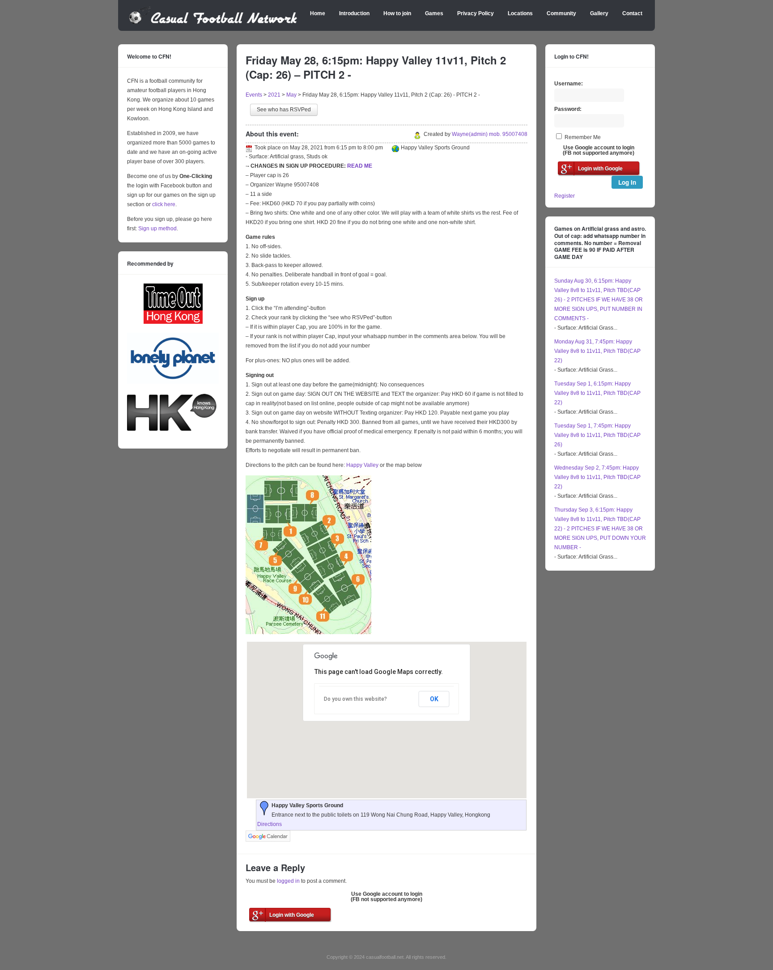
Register (564, 196)
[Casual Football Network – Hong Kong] (213, 22)
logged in (288, 881)
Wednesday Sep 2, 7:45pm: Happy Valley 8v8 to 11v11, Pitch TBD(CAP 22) (597, 477)
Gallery (599, 13)
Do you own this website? (355, 699)
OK (434, 699)
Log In (627, 182)
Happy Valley (362, 465)
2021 (274, 95)
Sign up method (157, 228)
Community (561, 13)
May (291, 95)
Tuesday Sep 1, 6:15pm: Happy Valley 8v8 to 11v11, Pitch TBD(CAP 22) (597, 393)
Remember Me (583, 137)
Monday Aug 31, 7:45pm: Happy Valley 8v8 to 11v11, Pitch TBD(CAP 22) (597, 351)
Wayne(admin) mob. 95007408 (489, 134)
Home (317, 13)
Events (254, 95)
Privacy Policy (475, 13)
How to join (397, 13)
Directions (269, 824)
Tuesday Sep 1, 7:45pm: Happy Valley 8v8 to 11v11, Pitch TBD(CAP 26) (597, 435)
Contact (632, 13)
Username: (568, 83)
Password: (568, 109)
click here (163, 204)
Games (434, 13)
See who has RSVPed (284, 109)
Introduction (354, 13)
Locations (520, 13)
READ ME (359, 166)
